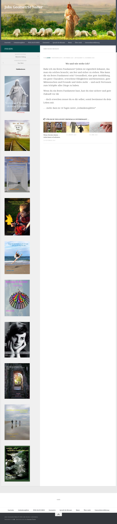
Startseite (7, 42)
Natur (70, 42)
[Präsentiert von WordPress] (14, 519)
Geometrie (46, 42)
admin (49, 58)
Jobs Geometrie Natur (24, 7)
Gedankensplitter (19, 42)
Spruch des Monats (59, 42)
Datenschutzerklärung (92, 42)
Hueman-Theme (31, 519)
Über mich (78, 42)
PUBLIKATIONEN (33, 42)
